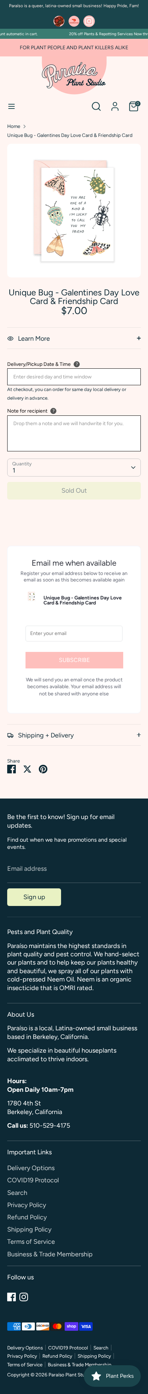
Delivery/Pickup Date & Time (39, 364)
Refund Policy (27, 1217)
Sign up (34, 897)
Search (17, 1193)
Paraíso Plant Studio (70, 1374)
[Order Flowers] (59, 21)
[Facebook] (11, 1297)
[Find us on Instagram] (89, 21)
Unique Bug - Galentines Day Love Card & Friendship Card (70, 135)
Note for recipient (27, 411)
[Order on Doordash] (74, 21)
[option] (74, 210)
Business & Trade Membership (50, 1254)
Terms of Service (31, 1242)
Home (13, 126)
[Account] (115, 103)
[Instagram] (23, 1297)
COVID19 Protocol (33, 1180)
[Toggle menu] (11, 106)
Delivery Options (31, 1168)
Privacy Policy (26, 1205)
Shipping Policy (29, 1229)
